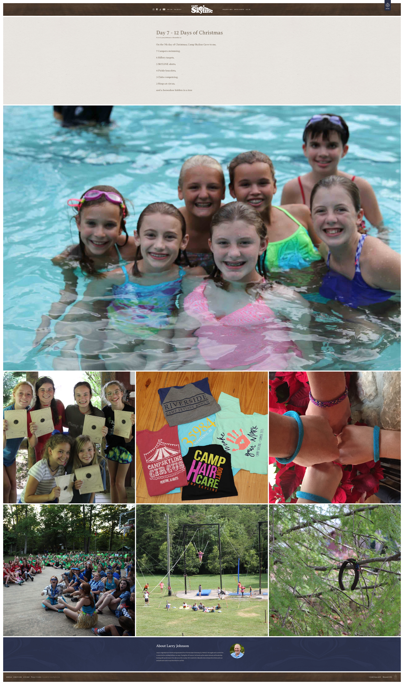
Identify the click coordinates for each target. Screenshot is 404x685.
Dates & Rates (239, 9)
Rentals (9, 677)
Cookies (39, 677)
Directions (17, 677)
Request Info (228, 9)
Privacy (33, 677)
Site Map (26, 677)
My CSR (169, 9)
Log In (248, 9)
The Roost (178, 9)
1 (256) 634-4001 (375, 677)
